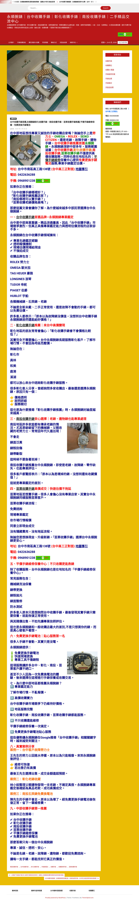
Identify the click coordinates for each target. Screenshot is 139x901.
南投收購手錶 (25, 419)
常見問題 (45, 42)
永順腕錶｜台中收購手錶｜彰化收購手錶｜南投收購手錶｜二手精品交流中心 (68, 19)
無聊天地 (73, 42)
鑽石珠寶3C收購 (34, 42)
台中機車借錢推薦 (56, 890)
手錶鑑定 (108, 83)
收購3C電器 (109, 70)
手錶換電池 (45, 867)
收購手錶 (13, 118)
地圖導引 (82, 169)
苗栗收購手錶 (25, 489)
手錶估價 (108, 79)
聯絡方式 (54, 42)
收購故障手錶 (62, 867)
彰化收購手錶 (25, 325)
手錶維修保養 (110, 74)
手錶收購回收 (21, 42)
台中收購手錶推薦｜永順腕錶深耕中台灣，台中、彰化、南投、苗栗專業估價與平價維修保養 (67, 2)
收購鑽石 (108, 65)
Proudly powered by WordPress (55, 897)
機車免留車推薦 (36, 890)
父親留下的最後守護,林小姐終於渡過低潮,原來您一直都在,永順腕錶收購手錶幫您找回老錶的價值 (37, 875)
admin (12, 129)
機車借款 (15, 890)
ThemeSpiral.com (87, 897)
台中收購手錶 (25, 217)
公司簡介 (11, 42)
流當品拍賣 (63, 42)
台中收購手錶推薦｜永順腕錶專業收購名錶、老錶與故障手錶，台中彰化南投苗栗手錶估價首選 (70, 878)
